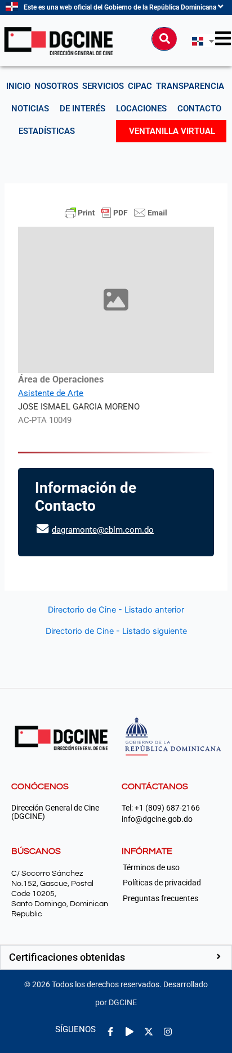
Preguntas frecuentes (160, 898)
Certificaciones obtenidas (67, 957)
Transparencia (190, 86)
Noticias (30, 109)
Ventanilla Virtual (172, 131)
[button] (116, 957)
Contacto (199, 109)
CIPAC (140, 86)
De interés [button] (82, 109)
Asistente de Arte (50, 393)
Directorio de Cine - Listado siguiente (116, 631)
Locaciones (141, 109)
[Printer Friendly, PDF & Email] (116, 212)
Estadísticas (47, 131)
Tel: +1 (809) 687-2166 (161, 808)
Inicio (18, 86)
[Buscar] (164, 39)
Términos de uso (151, 867)
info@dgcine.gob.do (157, 819)
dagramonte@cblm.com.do (103, 530)
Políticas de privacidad (162, 882)
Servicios (103, 86)
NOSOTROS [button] (56, 86)
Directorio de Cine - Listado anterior (116, 610)
